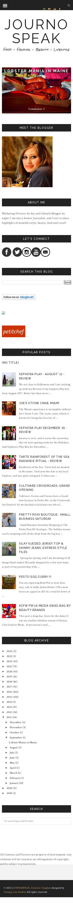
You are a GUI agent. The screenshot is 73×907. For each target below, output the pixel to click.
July (12, 752)
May (12, 763)
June (12, 757)
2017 (9, 687)
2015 (9, 697)
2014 (9, 702)
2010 (9, 788)
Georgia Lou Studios (15, 892)
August (14, 747)
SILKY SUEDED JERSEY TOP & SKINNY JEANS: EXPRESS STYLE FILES (43, 548)
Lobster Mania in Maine (36, 71)
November (16, 727)
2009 (9, 793)
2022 (9, 661)
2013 (9, 707)
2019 (9, 676)
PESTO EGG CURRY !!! (35, 577)
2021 (9, 666)
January (14, 783)
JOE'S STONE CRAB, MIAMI (39, 403)
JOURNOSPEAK (36, 31)
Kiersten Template (41, 888)
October (14, 732)
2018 (9, 681)
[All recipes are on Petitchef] (13, 336)
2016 (9, 692)
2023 (9, 656)
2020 (9, 671)
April (13, 768)
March (13, 773)
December (16, 722)
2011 (9, 717)
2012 (9, 712)
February (15, 778)
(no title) (10, 362)
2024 (9, 651)
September (16, 737)
